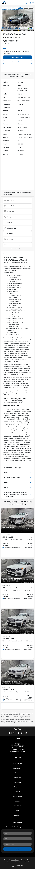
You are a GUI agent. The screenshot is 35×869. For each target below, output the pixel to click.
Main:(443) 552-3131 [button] (19, 749)
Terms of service (17, 806)
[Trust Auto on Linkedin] (25, 733)
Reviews (17, 791)
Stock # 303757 (6, 535)
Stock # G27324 (6, 636)
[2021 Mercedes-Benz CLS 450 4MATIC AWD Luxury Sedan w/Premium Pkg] (17, 571)
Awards (17, 801)
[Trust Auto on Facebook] (10, 733)
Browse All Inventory (17, 57)
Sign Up (18, 849)
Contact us (17, 782)
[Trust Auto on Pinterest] (21, 733)
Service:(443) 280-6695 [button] (18, 751)
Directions (17, 810)
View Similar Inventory (17, 62)
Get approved (17, 777)
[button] (26, 2)
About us (17, 773)
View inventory (17, 763)
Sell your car (17, 787)
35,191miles (29, 590)
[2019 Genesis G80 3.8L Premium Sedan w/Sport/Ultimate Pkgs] (17, 520)
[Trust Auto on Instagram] (17, 733)
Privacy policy (17, 815)
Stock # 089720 (6, 585)
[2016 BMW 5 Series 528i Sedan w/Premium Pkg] (17, 672)
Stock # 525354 (6, 687)
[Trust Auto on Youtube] (14, 733)
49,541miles (29, 641)
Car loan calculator (17, 796)
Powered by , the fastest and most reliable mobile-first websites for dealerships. (17, 861)
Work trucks (16, 768)
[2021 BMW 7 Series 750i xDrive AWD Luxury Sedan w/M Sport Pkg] (17, 621)
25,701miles (29, 539)
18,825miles (29, 692)
